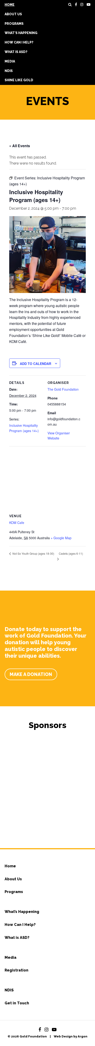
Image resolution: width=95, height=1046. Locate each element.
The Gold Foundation (63, 389)
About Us (13, 14)
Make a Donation (31, 674)
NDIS (9, 71)
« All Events (19, 145)
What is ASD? (16, 52)
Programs (14, 23)
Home (10, 4)
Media (10, 61)
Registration (16, 970)
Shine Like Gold (19, 80)
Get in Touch (17, 1003)
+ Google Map (61, 537)
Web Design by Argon (70, 1036)
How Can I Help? (19, 42)
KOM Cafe (16, 522)
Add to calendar (35, 363)
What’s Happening (21, 33)
